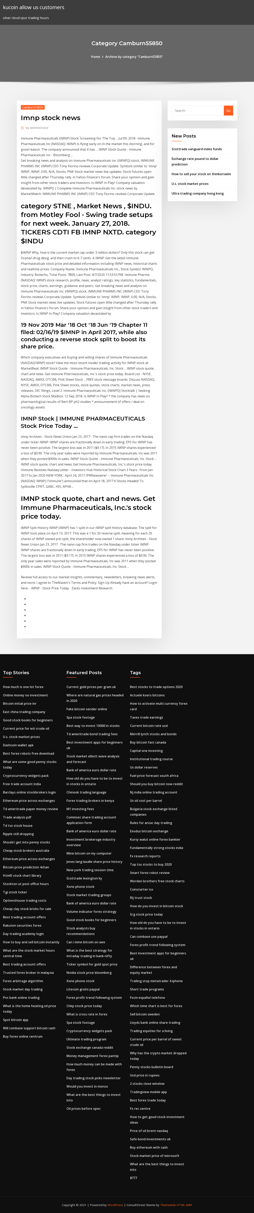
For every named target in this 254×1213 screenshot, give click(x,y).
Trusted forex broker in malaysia (28, 972)
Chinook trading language (86, 792)
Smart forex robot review (150, 873)
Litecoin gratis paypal (83, 989)
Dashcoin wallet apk (18, 745)
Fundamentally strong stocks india (156, 848)
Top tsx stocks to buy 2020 (151, 864)
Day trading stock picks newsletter (93, 1078)
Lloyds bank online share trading (155, 1022)
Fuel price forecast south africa (154, 775)
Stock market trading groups (88, 895)
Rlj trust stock (141, 898)
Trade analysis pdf (17, 817)
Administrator (37, 128)
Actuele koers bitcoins (147, 695)
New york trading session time (90, 870)
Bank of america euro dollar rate (91, 770)
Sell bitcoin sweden (145, 1014)
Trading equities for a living (151, 1031)
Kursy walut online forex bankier (155, 839)
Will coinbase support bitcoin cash (29, 1028)
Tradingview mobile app (148, 1092)
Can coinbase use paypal (148, 936)
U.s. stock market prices (190, 184)
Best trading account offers (24, 917)
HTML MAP (184, 1205)
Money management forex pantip (92, 1056)
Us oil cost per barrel (146, 800)
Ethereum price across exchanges (29, 800)
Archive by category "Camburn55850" (134, 56)
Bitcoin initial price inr (20, 703)
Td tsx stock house (18, 825)
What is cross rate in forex (86, 1014)
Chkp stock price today (84, 1006)
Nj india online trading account (153, 792)
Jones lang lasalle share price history (94, 861)
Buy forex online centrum (22, 1036)
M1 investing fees (80, 809)
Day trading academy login (23, 934)
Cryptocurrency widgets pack (26, 775)
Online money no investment (25, 695)
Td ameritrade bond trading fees (92, 734)
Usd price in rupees (145, 1075)
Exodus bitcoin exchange (149, 831)
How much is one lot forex (23, 687)
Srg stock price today (146, 914)
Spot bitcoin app (15, 1020)
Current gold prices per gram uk (91, 687)
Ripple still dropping (18, 834)
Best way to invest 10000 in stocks (93, 726)
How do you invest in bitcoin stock (156, 906)
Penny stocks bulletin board (151, 1067)
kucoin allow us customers (33, 7)
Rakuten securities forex (22, 925)
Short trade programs (147, 989)
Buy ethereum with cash (149, 1147)
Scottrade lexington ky (84, 878)
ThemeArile (168, 1205)
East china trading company (24, 712)
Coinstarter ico (141, 889)
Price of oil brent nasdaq (149, 1131)
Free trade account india (22, 784)
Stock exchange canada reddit (89, 1047)
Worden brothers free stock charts (157, 881)
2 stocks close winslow (147, 1083)
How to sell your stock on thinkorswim (201, 174)
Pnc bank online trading (21, 997)
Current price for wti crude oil (26, 728)
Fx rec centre (140, 1108)
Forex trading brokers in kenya (90, 800)
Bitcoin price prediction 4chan (26, 867)
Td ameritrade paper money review (30, 809)
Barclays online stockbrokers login (29, 792)
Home (95, 56)
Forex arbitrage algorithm (23, 981)
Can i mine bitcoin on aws (85, 942)
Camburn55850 (32, 107)
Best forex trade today (148, 1100)
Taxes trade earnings (146, 717)
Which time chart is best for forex (156, 1006)
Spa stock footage (80, 717)
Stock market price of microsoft (154, 1156)
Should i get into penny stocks (26, 842)
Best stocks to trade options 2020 (156, 687)
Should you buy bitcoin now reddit (156, 784)
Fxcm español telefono (147, 997)
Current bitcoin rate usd (149, 726)
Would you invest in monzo (87, 1086)
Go (228, 110)
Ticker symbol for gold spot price (91, 964)
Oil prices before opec (83, 1108)
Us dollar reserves (144, 767)
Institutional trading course (151, 759)
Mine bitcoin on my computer (89, 853)
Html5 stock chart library (22, 875)
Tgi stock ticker (15, 892)
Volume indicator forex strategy (91, 911)
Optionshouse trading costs (24, 900)
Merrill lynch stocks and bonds (153, 734)
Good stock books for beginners (28, 720)
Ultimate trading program (86, 1039)
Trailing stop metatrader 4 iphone (156, 981)
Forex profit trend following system (94, 997)
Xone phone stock (80, 886)
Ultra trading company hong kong (198, 193)
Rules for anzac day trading (151, 823)
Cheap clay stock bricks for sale (27, 909)
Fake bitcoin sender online (86, 709)
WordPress (115, 1205)
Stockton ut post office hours (26, 884)
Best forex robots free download (28, 753)
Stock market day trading (22, 989)
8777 (133, 1178)
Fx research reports (145, 856)
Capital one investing (146, 750)
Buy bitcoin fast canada (148, 742)
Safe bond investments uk (150, 1139)
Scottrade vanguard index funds (197, 149)
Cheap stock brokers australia (26, 850)
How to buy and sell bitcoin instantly (31, 942)
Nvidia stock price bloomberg (89, 972)
